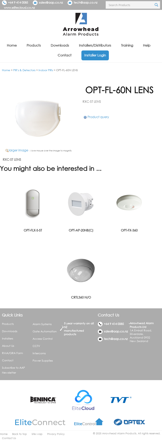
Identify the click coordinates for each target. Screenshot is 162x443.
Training (127, 45)
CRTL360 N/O (81, 297)
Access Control (43, 338)
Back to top (19, 434)
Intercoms (39, 353)
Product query (98, 117)
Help (147, 45)
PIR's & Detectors (24, 70)
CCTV (36, 346)
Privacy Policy (56, 434)
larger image (18, 150)
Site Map (37, 434)
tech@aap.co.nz (85, 2)
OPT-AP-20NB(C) (81, 230)
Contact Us (9, 438)
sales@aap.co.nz (51, 2)
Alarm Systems (42, 324)
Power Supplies (43, 360)
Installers (7, 338)
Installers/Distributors (95, 45)
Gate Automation (45, 331)
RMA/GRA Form (12, 353)
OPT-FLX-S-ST (33, 230)
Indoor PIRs (46, 70)
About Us (8, 345)
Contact (65, 55)
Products (34, 45)
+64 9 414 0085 (17, 2)
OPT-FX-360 (129, 230)
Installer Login (95, 55)
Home (12, 45)
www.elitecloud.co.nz (19, 7)
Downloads (60, 45)
